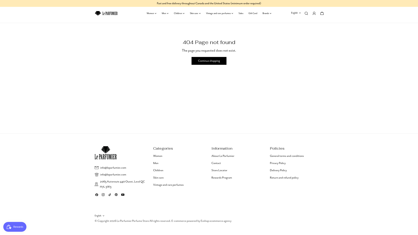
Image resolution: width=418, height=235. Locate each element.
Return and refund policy (284, 177)
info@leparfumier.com (113, 167)
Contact (216, 163)
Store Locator (219, 170)
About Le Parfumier (222, 156)
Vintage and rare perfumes (168, 185)
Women (157, 156)
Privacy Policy (278, 163)
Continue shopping (209, 61)
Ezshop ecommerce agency (216, 221)
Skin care (158, 177)
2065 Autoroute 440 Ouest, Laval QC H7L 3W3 (122, 184)
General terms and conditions (287, 156)
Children (158, 170)
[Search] (306, 13)
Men (155, 163)
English (294, 13)
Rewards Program (221, 177)
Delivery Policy (278, 170)
